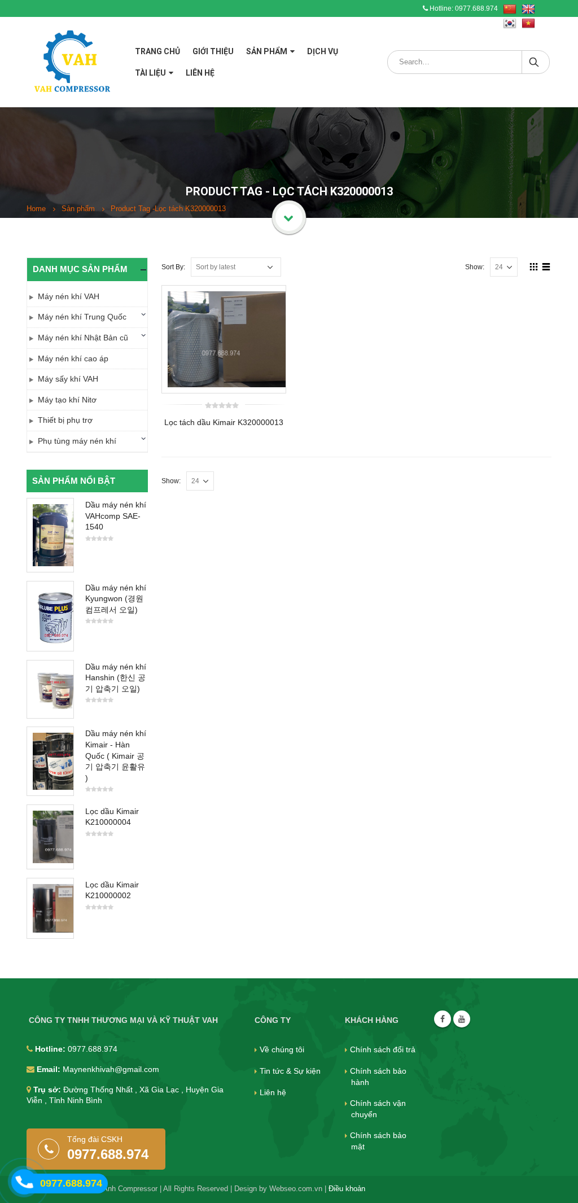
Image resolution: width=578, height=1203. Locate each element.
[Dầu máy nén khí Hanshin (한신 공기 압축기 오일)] (50, 689)
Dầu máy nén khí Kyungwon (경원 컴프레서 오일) (115, 598)
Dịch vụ (322, 51)
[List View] (546, 266)
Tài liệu (150, 72)
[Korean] (509, 23)
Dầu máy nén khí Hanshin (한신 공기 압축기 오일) (115, 677)
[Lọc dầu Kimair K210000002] (50, 908)
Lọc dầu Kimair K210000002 (112, 890)
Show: (474, 267)
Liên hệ (200, 72)
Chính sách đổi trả (382, 1049)
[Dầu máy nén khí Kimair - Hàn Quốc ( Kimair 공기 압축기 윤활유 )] (50, 761)
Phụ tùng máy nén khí (77, 440)
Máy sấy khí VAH (68, 378)
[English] (528, 9)
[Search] (535, 62)
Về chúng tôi (282, 1049)
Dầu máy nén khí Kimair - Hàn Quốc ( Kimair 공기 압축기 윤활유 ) (115, 755)
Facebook (442, 1018)
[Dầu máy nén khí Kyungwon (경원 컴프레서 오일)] (50, 616)
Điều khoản (347, 1189)
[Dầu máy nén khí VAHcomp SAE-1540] (50, 535)
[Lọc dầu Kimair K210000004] (50, 836)
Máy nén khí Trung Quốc (82, 316)
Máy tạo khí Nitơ (67, 399)
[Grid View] (534, 266)
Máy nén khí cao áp (73, 358)
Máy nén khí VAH (68, 296)
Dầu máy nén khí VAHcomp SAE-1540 (115, 515)
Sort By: (173, 267)
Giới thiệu (213, 51)
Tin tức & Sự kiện (290, 1070)
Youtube (461, 1018)
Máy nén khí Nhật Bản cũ (83, 337)
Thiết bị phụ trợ (65, 420)
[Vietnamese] (528, 23)
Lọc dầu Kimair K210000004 (112, 817)
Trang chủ (157, 51)
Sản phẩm (266, 51)
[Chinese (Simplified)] (509, 9)
